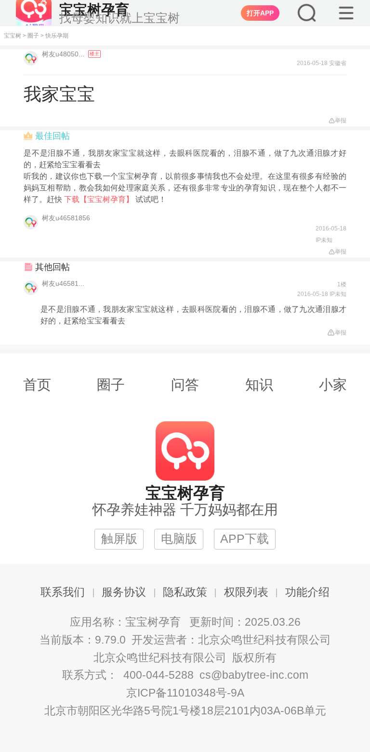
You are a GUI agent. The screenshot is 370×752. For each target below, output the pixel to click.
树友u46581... (63, 283)
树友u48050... (64, 54)
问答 (185, 384)
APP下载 (244, 538)
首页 (37, 384)
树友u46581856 (66, 218)
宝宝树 (12, 35)
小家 (333, 384)
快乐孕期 (56, 35)
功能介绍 (307, 592)
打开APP (260, 13)
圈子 (33, 35)
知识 (259, 384)
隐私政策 (185, 592)
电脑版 (179, 538)
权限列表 (246, 592)
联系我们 (62, 592)
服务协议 (124, 592)
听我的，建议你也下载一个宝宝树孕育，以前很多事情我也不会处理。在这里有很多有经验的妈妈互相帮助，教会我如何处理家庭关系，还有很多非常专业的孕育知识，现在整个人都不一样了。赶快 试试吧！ (185, 187)
